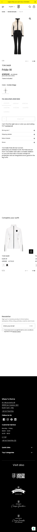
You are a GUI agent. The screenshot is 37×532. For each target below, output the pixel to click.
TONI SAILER (6, 65)
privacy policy (17, 331)
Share (4, 142)
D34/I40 (6, 103)
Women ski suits (12, 11)
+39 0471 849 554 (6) (9, 441)
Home (3, 11)
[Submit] (31, 326)
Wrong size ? (5, 130)
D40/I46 (6, 108)
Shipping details (7, 134)
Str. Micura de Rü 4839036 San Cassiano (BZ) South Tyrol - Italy (10, 405)
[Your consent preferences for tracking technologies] (33, 528)
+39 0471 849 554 (8, 411)
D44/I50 (25, 108)
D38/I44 (25, 103)
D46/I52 (6, 112)
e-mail (4, 437)
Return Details (6, 138)
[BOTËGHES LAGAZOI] (18, 6)
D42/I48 (16, 108)
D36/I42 (15, 103)
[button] (12, 6)
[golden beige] (5, 90)
